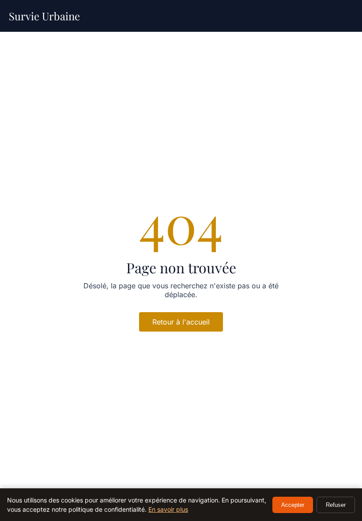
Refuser (336, 505)
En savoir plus (168, 509)
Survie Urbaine (44, 16)
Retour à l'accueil (181, 321)
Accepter (292, 505)
